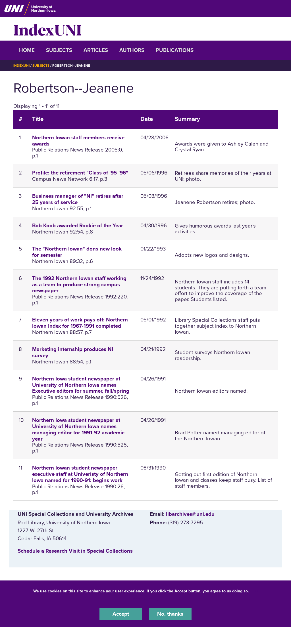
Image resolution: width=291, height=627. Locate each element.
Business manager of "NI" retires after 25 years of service (77, 199)
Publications (175, 50)
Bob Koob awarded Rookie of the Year (77, 225)
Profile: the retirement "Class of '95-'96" (80, 173)
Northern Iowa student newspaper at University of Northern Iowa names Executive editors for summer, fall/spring (80, 385)
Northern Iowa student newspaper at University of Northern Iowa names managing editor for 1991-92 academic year (78, 429)
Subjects (59, 50)
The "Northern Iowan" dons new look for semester (77, 252)
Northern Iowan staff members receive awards (78, 140)
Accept (121, 614)
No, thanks (170, 614)
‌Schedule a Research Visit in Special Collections (75, 551)
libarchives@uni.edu (190, 514)
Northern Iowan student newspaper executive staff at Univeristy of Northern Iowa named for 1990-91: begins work (80, 474)
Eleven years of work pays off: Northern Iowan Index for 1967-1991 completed (80, 323)
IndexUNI (47, 29)
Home (27, 50)
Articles (96, 50)
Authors (131, 50)
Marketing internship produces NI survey (72, 352)
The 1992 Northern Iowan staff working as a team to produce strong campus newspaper (79, 284)
